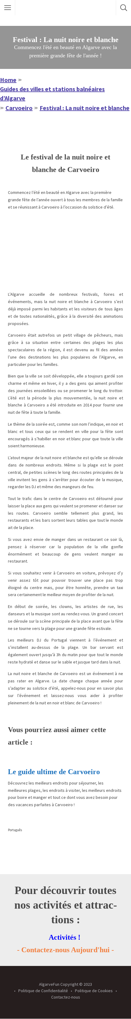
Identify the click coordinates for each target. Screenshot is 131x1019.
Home (8, 80)
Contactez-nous (65, 997)
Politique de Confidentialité (43, 990)
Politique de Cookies (94, 990)
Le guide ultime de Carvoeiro (54, 772)
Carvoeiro (19, 108)
